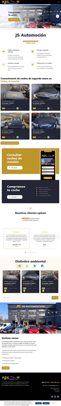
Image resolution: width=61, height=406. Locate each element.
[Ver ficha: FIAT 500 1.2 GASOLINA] (15, 126)
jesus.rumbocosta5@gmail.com (51, 385)
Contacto (12, 19)
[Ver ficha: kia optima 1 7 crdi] (30, 281)
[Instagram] (55, 396)
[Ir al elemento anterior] (4, 297)
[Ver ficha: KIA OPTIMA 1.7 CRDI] (45, 97)
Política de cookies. (25, 404)
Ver (54, 297)
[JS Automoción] (11, 2)
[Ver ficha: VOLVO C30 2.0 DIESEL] (45, 126)
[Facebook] (52, 396)
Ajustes (53, 403)
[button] (30, 26)
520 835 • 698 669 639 (50, 382)
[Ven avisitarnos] (30, 16)
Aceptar (38, 403)
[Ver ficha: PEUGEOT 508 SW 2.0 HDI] (15, 97)
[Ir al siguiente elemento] (8, 297)
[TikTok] (58, 396)
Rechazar (46, 403)
